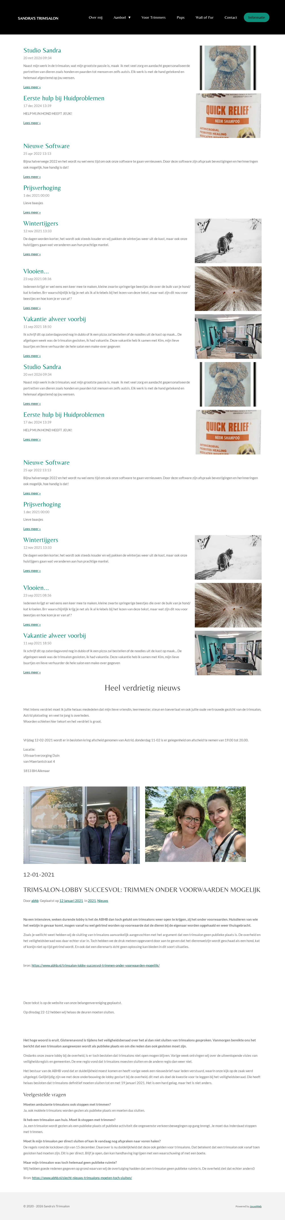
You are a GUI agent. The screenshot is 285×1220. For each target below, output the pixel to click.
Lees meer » (32, 87)
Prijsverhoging (42, 188)
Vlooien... (36, 271)
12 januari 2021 (71, 901)
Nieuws (102, 901)
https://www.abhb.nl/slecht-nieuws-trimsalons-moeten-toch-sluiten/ (82, 1178)
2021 (92, 901)
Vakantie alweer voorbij (54, 319)
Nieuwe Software (46, 146)
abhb (35, 901)
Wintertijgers (40, 223)
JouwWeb (256, 1206)
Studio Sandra (42, 50)
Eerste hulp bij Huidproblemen (63, 98)
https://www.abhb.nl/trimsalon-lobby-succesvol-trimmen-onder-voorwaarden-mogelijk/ (96, 965)
